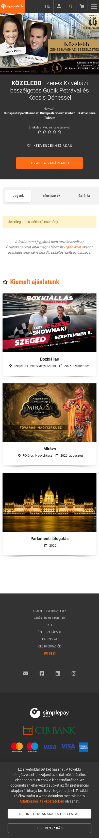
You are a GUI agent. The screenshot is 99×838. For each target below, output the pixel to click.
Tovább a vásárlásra (49, 163)
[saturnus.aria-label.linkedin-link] (58, 673)
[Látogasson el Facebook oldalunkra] (42, 673)
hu (47, 6)
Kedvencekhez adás (53, 145)
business (49, 653)
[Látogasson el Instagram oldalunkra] (74, 673)
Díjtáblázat (72, 247)
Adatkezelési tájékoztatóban (42, 801)
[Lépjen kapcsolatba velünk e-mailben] (25, 673)
